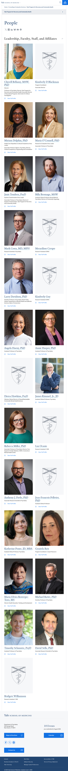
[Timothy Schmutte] (18, 627)
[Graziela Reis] (49, 528)
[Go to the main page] (11, 2)
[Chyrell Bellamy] (18, 61)
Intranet (6, 759)
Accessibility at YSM (49, 759)
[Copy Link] (62, 38)
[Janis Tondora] (18, 174)
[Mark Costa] (18, 228)
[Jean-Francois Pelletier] (49, 477)
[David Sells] (49, 627)
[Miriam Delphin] (18, 120)
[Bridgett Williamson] (18, 675)
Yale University (8, 764)
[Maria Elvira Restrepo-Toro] (18, 576)
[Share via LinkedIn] (12, 30)
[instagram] (13, 742)
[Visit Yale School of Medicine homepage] (18, 716)
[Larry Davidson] (18, 276)
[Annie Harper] (49, 327)
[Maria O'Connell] (49, 120)
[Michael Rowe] (49, 576)
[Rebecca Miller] (18, 425)
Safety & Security (28, 762)
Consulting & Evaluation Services (17, 7)
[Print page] (21, 30)
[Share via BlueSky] (15, 30)
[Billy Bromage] (49, 174)
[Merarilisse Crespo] (49, 228)
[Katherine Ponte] (18, 528)
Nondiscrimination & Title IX (11, 762)
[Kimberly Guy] (49, 276)
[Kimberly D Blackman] (49, 61)
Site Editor (26, 759)
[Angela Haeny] (18, 327)
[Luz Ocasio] (49, 425)
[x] (9, 742)
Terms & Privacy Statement (51, 762)
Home (5, 7)
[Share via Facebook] (9, 30)
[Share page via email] (18, 30)
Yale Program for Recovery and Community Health (40, 7)
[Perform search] (60, 2)
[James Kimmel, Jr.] (49, 375)
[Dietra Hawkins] (18, 375)
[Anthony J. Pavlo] (18, 477)
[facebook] (5, 742)
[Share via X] (6, 30)
